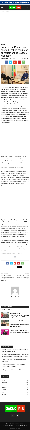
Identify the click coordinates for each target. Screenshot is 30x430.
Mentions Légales (10, 423)
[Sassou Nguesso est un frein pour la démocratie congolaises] (5, 332)
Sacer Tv (4, 392)
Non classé (5, 387)
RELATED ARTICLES (7, 307)
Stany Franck (5, 58)
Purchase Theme (19, 423)
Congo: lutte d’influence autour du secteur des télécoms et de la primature (13, 365)
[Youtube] (17, 415)
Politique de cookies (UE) (8, 425)
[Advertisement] (15, 28)
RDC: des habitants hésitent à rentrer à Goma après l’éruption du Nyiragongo (7, 278)
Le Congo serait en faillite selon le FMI (11, 370)
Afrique (3, 380)
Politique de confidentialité (21, 425)
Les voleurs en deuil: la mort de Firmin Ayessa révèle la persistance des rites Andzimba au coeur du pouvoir (15, 355)
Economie (4, 382)
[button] (28, 7)
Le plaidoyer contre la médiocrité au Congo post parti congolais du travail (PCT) (19, 315)
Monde (3, 385)
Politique (3, 44)
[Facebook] (12, 415)
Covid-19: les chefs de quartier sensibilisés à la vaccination (23, 277)
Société (4, 394)
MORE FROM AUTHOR (7, 309)
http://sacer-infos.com (15, 299)
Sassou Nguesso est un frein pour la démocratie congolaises (14, 360)
